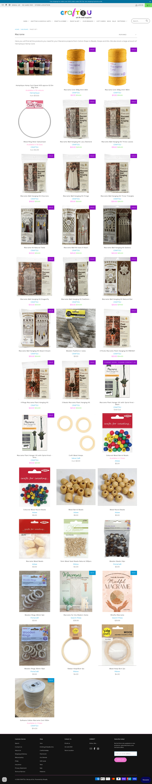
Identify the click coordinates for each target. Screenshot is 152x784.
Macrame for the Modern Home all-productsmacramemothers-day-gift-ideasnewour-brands (76, 591)
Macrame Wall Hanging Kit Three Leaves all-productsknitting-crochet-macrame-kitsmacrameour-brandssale (117, 119)
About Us (18, 750)
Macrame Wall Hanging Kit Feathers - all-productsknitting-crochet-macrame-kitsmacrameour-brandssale (76, 276)
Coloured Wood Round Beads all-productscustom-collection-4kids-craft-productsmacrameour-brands (34, 487)
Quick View (34, 70)
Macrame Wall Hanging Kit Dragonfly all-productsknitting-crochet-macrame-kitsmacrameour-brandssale (34, 276)
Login (140, 5)
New (41, 764)
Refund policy (19, 757)
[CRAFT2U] (76, 13)
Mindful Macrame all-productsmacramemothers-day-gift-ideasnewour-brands (117, 591)
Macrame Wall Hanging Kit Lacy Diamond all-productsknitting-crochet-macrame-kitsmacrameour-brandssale (76, 119)
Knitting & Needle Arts (47, 747)
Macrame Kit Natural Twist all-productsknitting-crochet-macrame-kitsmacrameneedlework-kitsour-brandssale (34, 225)
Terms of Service (20, 771)
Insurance (18, 764)
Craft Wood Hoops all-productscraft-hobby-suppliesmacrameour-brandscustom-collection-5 (76, 432)
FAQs (16, 761)
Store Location (42, 5)
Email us (16, 5)
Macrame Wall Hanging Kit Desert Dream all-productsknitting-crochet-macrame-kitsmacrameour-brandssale (34, 328)
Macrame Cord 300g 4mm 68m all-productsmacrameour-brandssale (76, 67)
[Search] (147, 21)
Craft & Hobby (44, 750)
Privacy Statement (21, 768)
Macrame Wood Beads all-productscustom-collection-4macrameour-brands (34, 538)
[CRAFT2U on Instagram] (9, 5)
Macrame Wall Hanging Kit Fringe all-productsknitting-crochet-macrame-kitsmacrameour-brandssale (76, 173)
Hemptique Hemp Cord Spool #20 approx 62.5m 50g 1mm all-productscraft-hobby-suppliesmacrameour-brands (34, 65)
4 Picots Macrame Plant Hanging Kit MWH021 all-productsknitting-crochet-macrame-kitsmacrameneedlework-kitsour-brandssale (117, 328)
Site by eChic (30, 779)
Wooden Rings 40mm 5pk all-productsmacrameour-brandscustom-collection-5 (34, 591)
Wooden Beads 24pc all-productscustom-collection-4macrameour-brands (117, 538)
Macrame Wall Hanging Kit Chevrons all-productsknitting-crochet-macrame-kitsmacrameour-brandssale (34, 173)
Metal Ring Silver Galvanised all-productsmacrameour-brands (34, 119)
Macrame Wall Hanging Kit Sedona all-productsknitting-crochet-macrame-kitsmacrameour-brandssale (117, 225)
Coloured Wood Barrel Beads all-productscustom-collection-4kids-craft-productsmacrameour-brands (117, 432)
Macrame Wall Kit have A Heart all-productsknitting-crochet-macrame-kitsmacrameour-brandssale (76, 225)
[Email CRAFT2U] (3, 5)
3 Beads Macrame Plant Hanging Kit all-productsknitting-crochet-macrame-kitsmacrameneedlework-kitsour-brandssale (76, 379)
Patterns (42, 771)
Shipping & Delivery (21, 754)
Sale (41, 768)
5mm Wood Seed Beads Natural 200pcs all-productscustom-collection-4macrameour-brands (76, 538)
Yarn (41, 743)
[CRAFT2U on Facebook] (6, 5)
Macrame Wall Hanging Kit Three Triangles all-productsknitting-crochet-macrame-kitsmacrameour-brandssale (117, 173)
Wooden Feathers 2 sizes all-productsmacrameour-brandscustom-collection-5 (76, 328)
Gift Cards (43, 761)
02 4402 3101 (27, 5)
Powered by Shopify (41, 779)
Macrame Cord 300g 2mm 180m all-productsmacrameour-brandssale (117, 67)
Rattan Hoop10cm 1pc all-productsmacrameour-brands (76, 645)
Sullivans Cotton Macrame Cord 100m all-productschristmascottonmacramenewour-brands (34, 697)
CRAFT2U (23, 779)
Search (17, 743)
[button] (26, 21)
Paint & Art (43, 754)
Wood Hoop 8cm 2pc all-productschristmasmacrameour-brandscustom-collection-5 (117, 645)
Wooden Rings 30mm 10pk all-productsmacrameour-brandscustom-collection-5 (34, 645)
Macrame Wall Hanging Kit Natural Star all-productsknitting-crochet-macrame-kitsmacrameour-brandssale (117, 276)
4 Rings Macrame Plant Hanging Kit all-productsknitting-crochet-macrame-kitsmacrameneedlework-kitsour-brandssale (34, 379)
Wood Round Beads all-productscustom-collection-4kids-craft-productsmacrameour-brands (117, 487)
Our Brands (43, 757)
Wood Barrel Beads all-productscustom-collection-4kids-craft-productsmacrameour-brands (76, 487)
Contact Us (18, 747)
